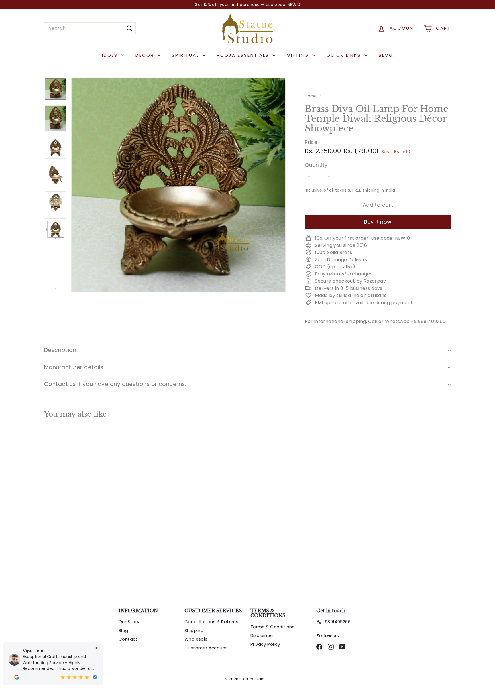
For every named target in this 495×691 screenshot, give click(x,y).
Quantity (316, 164)
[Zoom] (178, 185)
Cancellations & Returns (211, 622)
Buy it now (378, 221)
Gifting (299, 55)
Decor (145, 55)
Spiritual (186, 55)
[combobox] (90, 28)
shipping (370, 190)
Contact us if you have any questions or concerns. (115, 384)
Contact (128, 639)
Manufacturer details (73, 367)
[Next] (55, 287)
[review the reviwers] (16, 677)
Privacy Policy (265, 644)
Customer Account (205, 648)
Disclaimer (261, 635)
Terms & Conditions (272, 627)
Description (60, 350)
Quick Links (345, 55)
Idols (111, 55)
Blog (386, 55)
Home (311, 96)
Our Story (129, 622)
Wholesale (196, 639)
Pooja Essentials (244, 55)
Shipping (193, 630)
